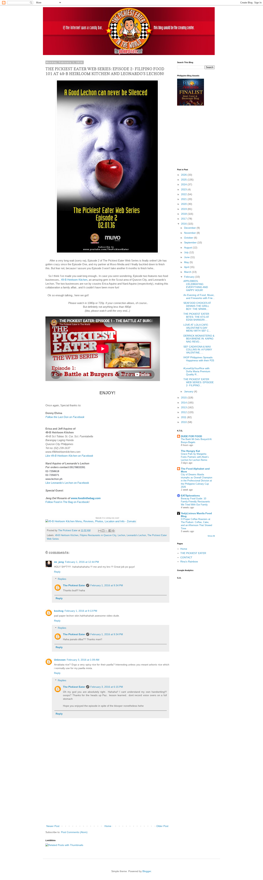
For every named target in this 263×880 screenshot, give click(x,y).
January (189, 391)
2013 (184, 407)
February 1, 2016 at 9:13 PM (81, 610)
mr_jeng (59, 561)
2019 (184, 209)
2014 (184, 402)
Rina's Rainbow (189, 561)
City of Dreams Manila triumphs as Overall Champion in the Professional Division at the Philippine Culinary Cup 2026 (196, 480)
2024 (184, 184)
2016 (184, 223)
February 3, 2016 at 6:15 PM (106, 686)
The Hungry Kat (190, 450)
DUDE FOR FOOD (191, 436)
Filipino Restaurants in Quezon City (98, 535)
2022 (184, 194)
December (190, 227)
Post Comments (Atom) (74, 832)
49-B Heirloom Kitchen (74, 279)
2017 (184, 218)
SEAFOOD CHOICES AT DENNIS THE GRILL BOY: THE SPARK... (197, 305)
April (187, 267)
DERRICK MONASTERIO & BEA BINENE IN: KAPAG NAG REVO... (198, 338)
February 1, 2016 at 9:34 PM (106, 585)
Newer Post (52, 826)
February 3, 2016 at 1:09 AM (83, 659)
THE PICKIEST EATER (193, 553)
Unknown (60, 659)
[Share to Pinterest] (113, 530)
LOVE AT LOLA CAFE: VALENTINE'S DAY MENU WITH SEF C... (197, 327)
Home (107, 826)
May (187, 262)
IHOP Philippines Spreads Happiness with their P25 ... (198, 360)
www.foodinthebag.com (86, 498)
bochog (59, 610)
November (190, 232)
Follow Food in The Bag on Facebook (67, 501)
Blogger (146, 871)
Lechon (121, 535)
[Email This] (99, 530)
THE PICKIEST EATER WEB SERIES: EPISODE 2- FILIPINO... (198, 382)
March (188, 271)
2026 (184, 174)
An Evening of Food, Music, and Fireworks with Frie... (199, 296)
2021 (184, 199)
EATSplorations (190, 495)
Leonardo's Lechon (136, 535)
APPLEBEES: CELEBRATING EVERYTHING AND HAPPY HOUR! (195, 285)
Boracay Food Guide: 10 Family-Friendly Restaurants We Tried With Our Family (195, 501)
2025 (184, 179)
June (187, 257)
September (190, 242)
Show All (211, 536)
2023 (184, 189)
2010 (184, 422)
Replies (62, 579)
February (189, 276)
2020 (184, 204)
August (188, 247)
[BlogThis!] (103, 530)
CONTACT (186, 557)
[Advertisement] (107, 797)
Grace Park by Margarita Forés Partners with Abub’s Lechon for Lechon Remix (195, 457)
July (186, 252)
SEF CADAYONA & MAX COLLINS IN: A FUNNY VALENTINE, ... (197, 349)
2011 (184, 417)
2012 (184, 412)
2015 (184, 397)
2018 (184, 213)
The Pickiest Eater (74, 585)
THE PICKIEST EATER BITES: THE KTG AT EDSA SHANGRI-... (196, 316)
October (189, 237)
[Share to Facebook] (110, 530)
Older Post (162, 826)
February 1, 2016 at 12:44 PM (82, 561)
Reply (57, 571)
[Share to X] (106, 530)
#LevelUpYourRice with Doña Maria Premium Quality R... (196, 371)
